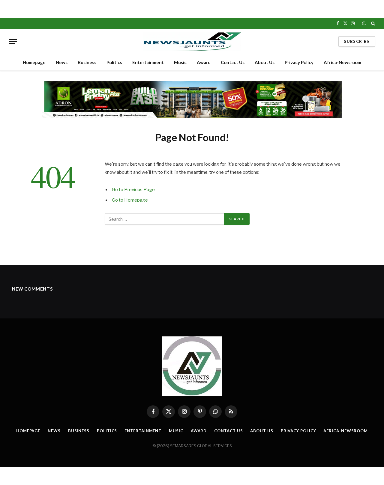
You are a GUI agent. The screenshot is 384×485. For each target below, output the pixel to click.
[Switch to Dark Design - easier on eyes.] (364, 23)
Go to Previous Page (133, 189)
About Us (264, 62)
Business (87, 62)
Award (204, 62)
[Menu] (13, 41)
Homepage (34, 62)
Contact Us (232, 62)
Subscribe (357, 41)
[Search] (372, 23)
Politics (114, 62)
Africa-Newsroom (342, 62)
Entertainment (148, 62)
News (62, 62)
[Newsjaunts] (192, 41)
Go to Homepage (130, 200)
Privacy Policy (299, 62)
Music (180, 62)
